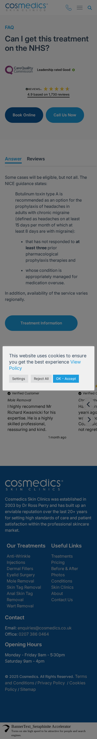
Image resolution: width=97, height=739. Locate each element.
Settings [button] (18, 378)
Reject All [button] (41, 378)
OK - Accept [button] (66, 378)
